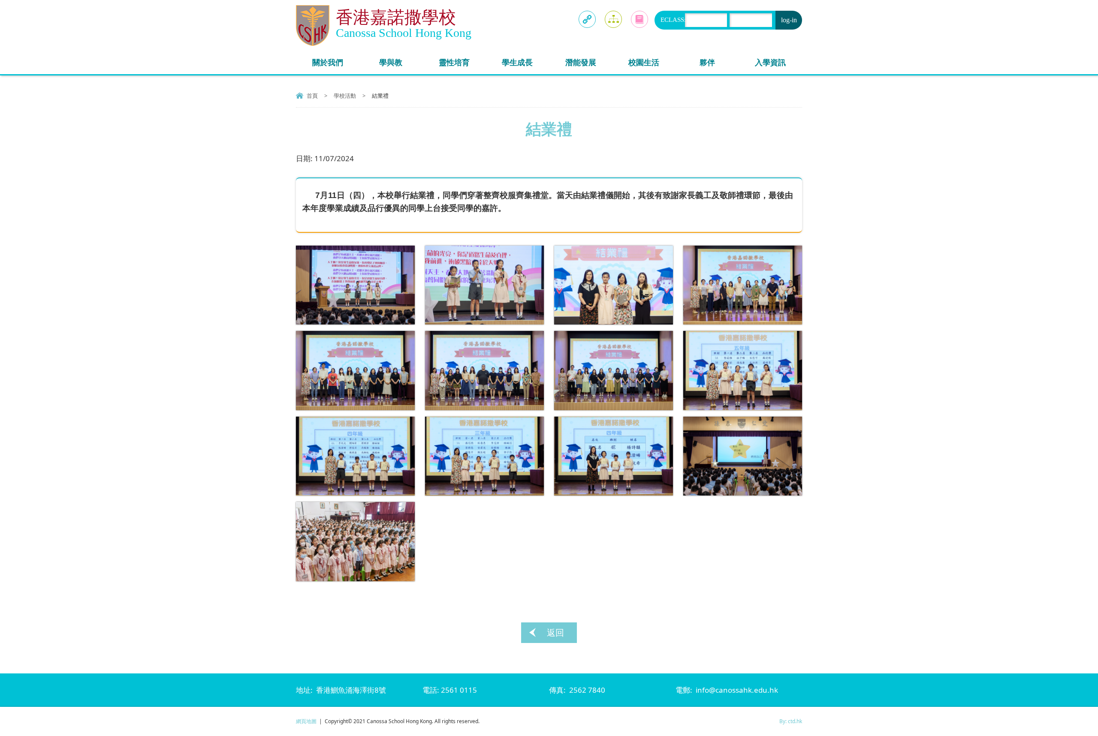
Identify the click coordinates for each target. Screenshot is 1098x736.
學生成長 (517, 62)
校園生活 (643, 62)
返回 (555, 632)
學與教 (390, 62)
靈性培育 (454, 62)
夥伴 (707, 62)
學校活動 (345, 95)
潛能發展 (580, 62)
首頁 (312, 95)
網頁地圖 (306, 721)
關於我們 (327, 62)
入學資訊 (770, 62)
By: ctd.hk (790, 721)
